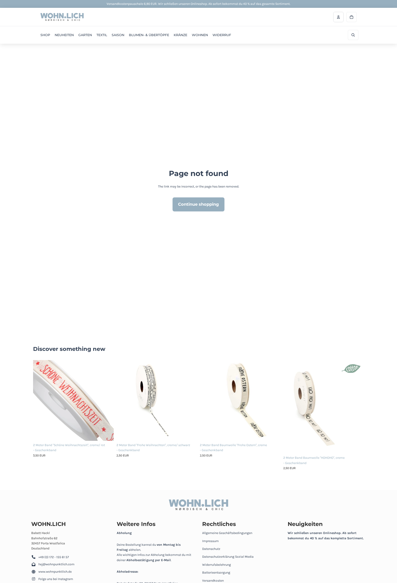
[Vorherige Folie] (40, 400)
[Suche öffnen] (353, 35)
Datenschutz (211, 549)
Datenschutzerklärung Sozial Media (228, 557)
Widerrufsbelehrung (216, 565)
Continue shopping (198, 204)
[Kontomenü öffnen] (338, 17)
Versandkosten (213, 581)
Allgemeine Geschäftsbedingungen (227, 533)
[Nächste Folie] (107, 400)
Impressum (210, 541)
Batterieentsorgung (216, 572)
